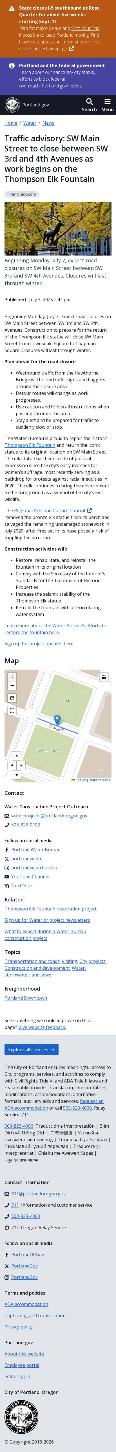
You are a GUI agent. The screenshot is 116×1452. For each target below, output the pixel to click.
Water (29, 123)
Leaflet (80, 779)
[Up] (16, 756)
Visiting (69, 961)
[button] (89, 105)
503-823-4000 (77, 1108)
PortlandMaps (99, 779)
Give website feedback (41, 1027)
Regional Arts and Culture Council (49, 510)
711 (25, 1115)
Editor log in (17, 1376)
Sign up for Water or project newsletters (47, 920)
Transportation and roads (32, 961)
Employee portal (22, 1365)
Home (11, 123)
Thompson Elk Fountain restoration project (51, 909)
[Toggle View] (104, 677)
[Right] (21, 765)
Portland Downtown (26, 998)
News (48, 123)
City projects (92, 961)
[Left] (12, 765)
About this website (24, 1354)
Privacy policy (19, 1327)
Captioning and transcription (35, 1315)
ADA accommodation (26, 1304)
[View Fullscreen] (12, 710)
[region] (58, 726)
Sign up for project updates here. (39, 644)
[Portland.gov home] (27, 105)
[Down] (16, 775)
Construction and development (37, 968)
